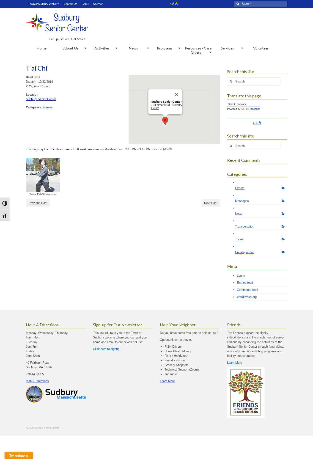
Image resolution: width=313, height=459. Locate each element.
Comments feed (247, 289)
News (238, 213)
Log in (241, 275)
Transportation (244, 226)
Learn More (167, 381)
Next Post (210, 203)
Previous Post (38, 203)
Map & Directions (37, 381)
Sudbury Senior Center (41, 99)
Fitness (48, 107)
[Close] (176, 94)
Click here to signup (106, 349)
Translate (255, 108)
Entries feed (245, 282)
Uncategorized (244, 252)
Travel (239, 239)
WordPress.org (247, 297)
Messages (242, 201)
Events (155, 108)
